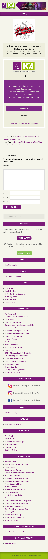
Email (5, 197)
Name (5, 193)
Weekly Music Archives (15, 54)
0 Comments (37, 54)
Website (6, 202)
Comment (6, 166)
